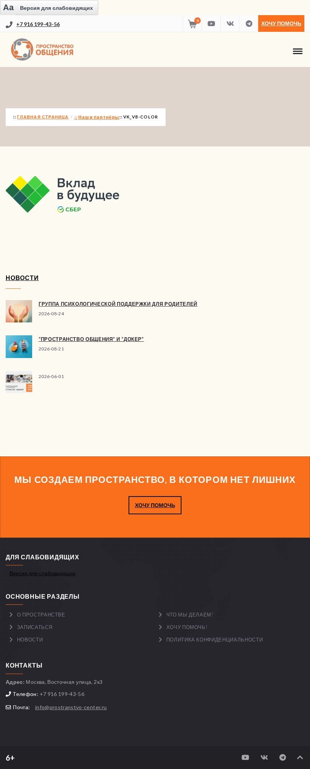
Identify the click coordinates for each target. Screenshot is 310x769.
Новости (30, 640)
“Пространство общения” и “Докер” (91, 339)
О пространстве (41, 615)
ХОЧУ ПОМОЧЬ (155, 505)
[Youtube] (211, 23)
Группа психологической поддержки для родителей (118, 304)
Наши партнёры (98, 117)
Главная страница (42, 116)
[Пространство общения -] (43, 49)
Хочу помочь (281, 23)
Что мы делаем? (190, 615)
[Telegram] (248, 23)
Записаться (35, 627)
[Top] (300, 757)
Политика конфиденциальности (214, 640)
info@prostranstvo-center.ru (71, 707)
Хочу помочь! (187, 627)
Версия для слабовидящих (42, 573)
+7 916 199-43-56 (38, 24)
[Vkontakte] (229, 23)
